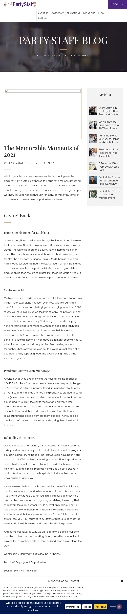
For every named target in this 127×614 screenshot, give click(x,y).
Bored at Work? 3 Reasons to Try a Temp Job (108, 153)
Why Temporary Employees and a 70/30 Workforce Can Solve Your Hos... (109, 128)
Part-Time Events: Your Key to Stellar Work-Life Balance (109, 139)
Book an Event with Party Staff (20, 571)
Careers (42, 18)
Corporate (57, 13)
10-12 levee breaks (59, 245)
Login (115, 4)
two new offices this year (64, 487)
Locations (89, 13)
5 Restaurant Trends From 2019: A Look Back (110, 167)
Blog (101, 13)
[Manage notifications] (119, 606)
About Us (43, 13)
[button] (122, 581)
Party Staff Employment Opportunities (25, 563)
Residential (73, 13)
